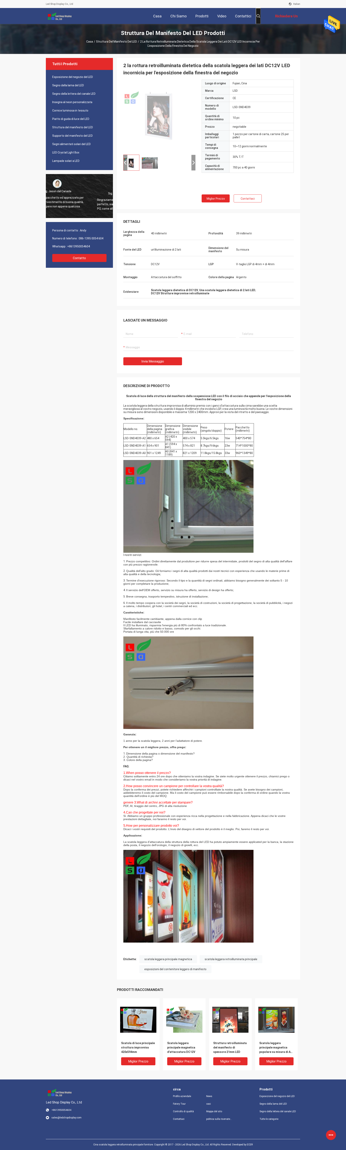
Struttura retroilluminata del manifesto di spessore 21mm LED (230, 1047)
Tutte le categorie (269, 1119)
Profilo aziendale (182, 1096)
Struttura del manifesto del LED (116, 41)
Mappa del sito (214, 1111)
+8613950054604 (78, 246)
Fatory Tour (179, 1103)
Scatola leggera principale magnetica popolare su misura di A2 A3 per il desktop (275, 1047)
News (209, 1096)
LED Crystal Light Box (65, 152)
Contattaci (248, 198)
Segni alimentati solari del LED (71, 144)
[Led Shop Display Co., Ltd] (59, 16)
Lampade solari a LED (65, 160)
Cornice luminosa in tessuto (70, 110)
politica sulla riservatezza (219, 1119)
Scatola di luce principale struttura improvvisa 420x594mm (138, 1047)
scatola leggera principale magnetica (168, 959)
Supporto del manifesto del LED (72, 135)
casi (208, 1103)
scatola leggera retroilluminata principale (231, 959)
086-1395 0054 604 (91, 238)
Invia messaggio (152, 361)
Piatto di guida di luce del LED (70, 118)
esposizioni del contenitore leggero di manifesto (175, 969)
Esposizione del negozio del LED (72, 77)
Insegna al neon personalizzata (72, 102)
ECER (250, 1144)
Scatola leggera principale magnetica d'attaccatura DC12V (181, 1047)
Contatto (79, 258)
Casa (89, 41)
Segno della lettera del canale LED (74, 93)
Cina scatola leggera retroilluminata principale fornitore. (123, 1144)
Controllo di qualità (183, 1111)
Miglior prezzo (216, 198)
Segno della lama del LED (68, 85)
